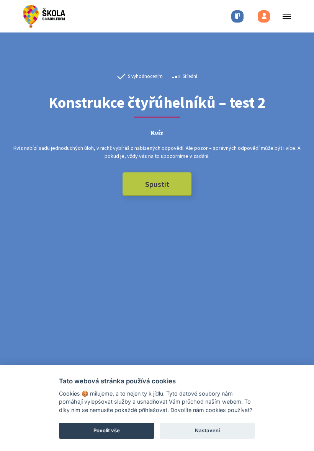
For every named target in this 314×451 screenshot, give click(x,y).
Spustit (157, 184)
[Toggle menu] (284, 16)
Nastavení (207, 430)
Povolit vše (106, 430)
